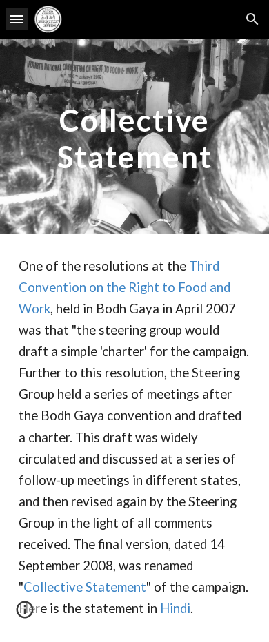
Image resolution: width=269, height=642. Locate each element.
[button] (16, 19)
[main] (134, 136)
